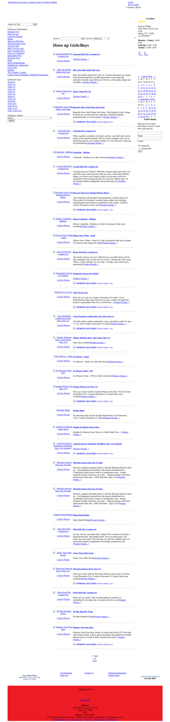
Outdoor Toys (13, 32)
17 (142, 91)
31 (142, 96)
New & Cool (13, 34)
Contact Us (40, 2)
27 (149, 94)
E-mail (140, 141)
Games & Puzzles (15, 36)
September (144, 99)
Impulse (11, 70)
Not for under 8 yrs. (94, 122)
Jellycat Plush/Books (16, 63)
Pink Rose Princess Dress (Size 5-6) (87, 569)
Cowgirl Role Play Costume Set (85, 167)
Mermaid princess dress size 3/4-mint (88, 463)
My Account (133, 4)
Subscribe (145, 146)
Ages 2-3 (11, 87)
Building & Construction (18, 65)
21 (152, 91)
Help (55, 2)
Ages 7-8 (11, 99)
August (144, 76)
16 (139, 91)
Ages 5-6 (11, 94)
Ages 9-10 (12, 103)
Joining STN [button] (100, 720)
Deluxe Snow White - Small (84, 236)
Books (10, 39)
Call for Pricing (63, 61)
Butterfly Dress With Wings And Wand (89, 107)
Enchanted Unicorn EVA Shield (85, 274)
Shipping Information (117, 673)
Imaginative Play (15, 56)
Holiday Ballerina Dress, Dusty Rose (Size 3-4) (91, 338)
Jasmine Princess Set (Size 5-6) (85, 387)
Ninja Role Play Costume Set (84, 529)
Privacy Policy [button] (77, 720)
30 (139, 96)
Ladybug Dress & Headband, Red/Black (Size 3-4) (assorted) (97, 444)
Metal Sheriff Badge (81, 515)
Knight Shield (78, 411)
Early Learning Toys (16, 51)
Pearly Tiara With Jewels (83, 553)
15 (155, 88)
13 (149, 88)
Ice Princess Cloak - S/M (83, 371)
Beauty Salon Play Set (82, 92)
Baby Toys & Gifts (16, 48)
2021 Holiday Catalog (17, 72)
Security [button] (88, 720)
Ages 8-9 (11, 101)
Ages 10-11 (12, 106)
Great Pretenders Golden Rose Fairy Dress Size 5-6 (93, 316)
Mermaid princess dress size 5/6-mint (88, 489)
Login (130, 2)
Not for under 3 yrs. (94, 210)
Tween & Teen (14, 58)
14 (152, 88)
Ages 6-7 (11, 96)
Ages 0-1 (11, 82)
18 (144, 91)
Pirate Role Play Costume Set (85, 593)
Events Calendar (28, 2)
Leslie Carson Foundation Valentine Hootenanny (28, 75)
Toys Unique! (85, 700)
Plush (10, 60)
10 (142, 88)
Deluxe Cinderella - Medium (84, 219)
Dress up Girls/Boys (16, 53)
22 (155, 91)
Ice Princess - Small (81, 357)
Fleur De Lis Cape (80, 293)
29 (155, 94)
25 (144, 94)
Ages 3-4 (11, 89)
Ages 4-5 (11, 91)
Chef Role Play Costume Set (84, 131)
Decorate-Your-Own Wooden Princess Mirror (91, 193)
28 (152, 94)
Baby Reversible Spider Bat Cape (86, 70)
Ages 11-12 (12, 108)
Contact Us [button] (112, 720)
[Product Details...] (81, 59)
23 (139, 94)
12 (147, 88)
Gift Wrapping (66, 673)
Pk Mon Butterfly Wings (83, 612)
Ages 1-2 (11, 84)
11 (144, 88)
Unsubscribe (146, 148)
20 (149, 91)
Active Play (12, 67)
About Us (17, 2)
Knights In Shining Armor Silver (86, 427)
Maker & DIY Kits (15, 41)
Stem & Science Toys (17, 44)
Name (140, 136)
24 (142, 94)
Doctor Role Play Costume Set (85, 252)
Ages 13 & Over (15, 111)
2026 (150, 76)
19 (147, 91)
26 (147, 94)
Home (10, 2)
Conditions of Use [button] (60, 720)
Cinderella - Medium (81, 152)
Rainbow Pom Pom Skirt (83, 628)
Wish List (49, 2)
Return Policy (114, 675)
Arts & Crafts (13, 46)
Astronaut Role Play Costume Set (86, 54)
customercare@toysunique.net (150, 676)
